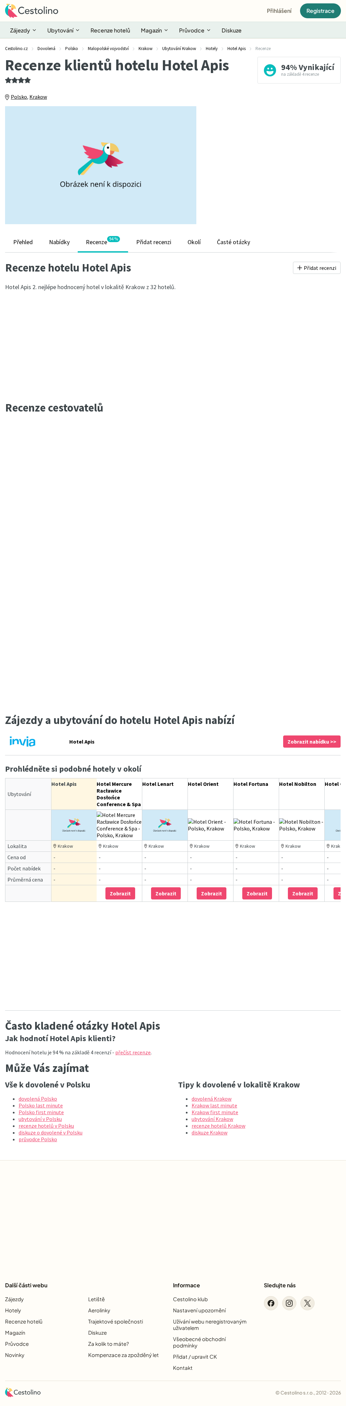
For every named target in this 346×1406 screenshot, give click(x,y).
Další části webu (26, 1285)
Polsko (19, 96)
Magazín (151, 30)
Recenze (102, 241)
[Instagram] (289, 1303)
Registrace (320, 10)
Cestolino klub (190, 1299)
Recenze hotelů (110, 30)
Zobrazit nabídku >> (312, 741)
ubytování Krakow (212, 1119)
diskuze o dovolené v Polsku (50, 1132)
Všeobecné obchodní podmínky (199, 1342)
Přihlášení (279, 10)
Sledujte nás (280, 1285)
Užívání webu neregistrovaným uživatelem (210, 1324)
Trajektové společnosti (115, 1321)
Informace (186, 1285)
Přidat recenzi (153, 242)
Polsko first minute (41, 1112)
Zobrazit (120, 893)
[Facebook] (271, 1303)
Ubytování (60, 30)
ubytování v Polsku (40, 1119)
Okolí (194, 242)
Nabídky (59, 242)
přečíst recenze (133, 1052)
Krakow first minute (215, 1112)
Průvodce (191, 30)
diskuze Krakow (209, 1132)
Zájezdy (20, 30)
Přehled (23, 242)
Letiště (96, 1299)
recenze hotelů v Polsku (46, 1125)
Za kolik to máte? (108, 1343)
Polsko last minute (41, 1105)
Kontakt (183, 1367)
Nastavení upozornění (199, 1310)
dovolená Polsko (38, 1098)
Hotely (13, 1310)
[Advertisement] (273, 167)
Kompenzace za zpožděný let (123, 1355)
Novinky (14, 1355)
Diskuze (232, 30)
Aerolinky (99, 1310)
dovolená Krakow (211, 1098)
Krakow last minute (214, 1105)
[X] (307, 1303)
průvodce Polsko (38, 1139)
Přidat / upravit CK (195, 1356)
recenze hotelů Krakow (218, 1125)
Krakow (38, 96)
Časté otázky (233, 242)
